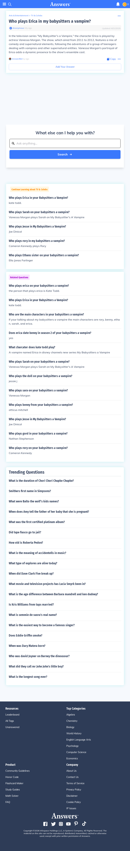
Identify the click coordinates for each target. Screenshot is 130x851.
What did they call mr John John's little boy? (36, 666)
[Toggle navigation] (4, 4)
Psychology (72, 745)
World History (73, 733)
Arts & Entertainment (18, 15)
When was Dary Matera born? (27, 646)
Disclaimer (72, 795)
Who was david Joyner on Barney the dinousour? (39, 656)
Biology (70, 727)
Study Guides (12, 789)
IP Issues (71, 808)
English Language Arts (78, 739)
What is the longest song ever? (28, 677)
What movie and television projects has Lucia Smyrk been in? (47, 584)
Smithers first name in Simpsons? (30, 491)
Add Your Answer (65, 66)
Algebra (70, 714)
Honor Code (12, 777)
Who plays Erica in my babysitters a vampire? (50, 21)
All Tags (9, 720)
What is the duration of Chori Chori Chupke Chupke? (41, 481)
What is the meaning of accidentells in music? (37, 553)
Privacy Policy (73, 789)
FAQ (7, 802)
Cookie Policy (73, 802)
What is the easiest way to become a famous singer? (42, 625)
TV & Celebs (36, 15)
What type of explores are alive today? (33, 563)
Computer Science (76, 752)
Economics (72, 758)
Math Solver (11, 795)
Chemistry (71, 720)
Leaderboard (12, 714)
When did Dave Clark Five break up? (31, 573)
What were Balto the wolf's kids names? (34, 501)
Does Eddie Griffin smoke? (25, 635)
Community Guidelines (17, 770)
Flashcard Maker (14, 783)
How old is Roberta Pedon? (26, 542)
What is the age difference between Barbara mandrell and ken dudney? (53, 594)
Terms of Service (75, 783)
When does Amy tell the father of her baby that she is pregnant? (49, 512)
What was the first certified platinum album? (37, 522)
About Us (71, 770)
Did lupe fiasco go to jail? (25, 532)
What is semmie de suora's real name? (33, 615)
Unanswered (12, 727)
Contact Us (72, 777)
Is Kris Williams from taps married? (31, 604)
